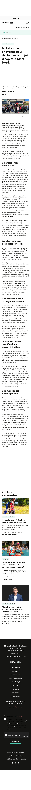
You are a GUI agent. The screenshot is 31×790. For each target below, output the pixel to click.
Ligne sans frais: (16, 656)
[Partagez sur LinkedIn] (8, 94)
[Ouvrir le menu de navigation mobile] (27, 22)
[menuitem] (22, 27)
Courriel (15, 707)
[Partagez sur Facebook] (3, 94)
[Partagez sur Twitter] (6, 94)
